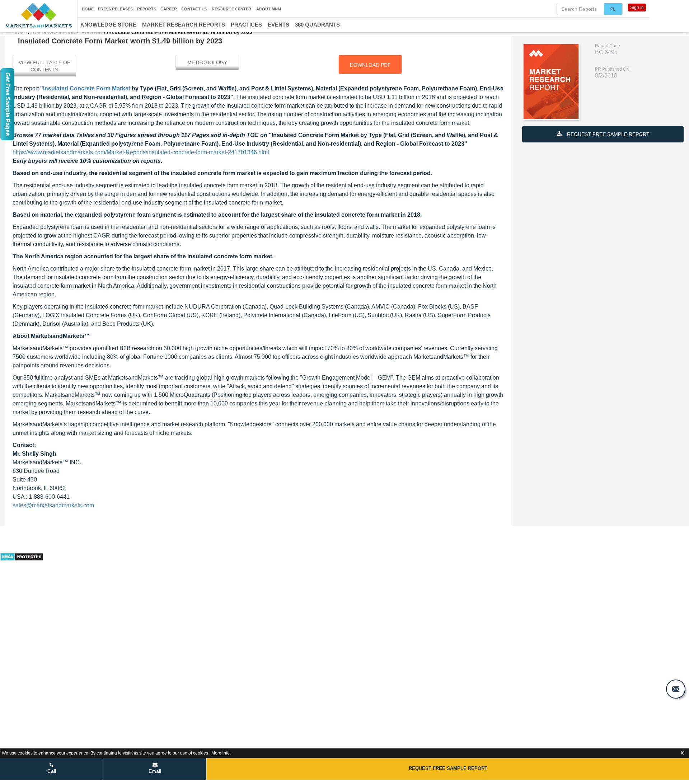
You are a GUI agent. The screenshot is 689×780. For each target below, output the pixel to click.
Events (278, 25)
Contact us (194, 9)
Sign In (637, 7)
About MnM (268, 9)
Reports (146, 9)
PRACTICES (246, 25)
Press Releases (115, 9)
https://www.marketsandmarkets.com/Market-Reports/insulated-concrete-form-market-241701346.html (141, 152)
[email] (676, 689)
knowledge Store (108, 25)
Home (88, 9)
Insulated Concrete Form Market (87, 88)
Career (168, 9)
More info (220, 753)
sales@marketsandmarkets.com (53, 505)
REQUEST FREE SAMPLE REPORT (608, 134)
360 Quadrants (317, 25)
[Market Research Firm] (38, 15)
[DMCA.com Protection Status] (21, 556)
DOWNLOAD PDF (370, 65)
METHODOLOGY (207, 62)
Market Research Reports (183, 25)
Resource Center (231, 9)
